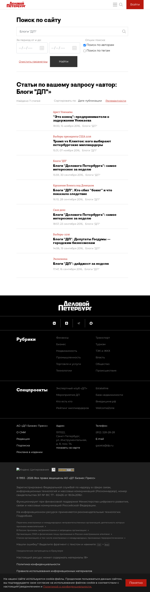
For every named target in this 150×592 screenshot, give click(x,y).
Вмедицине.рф (106, 401)
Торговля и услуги (68, 364)
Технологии (64, 370)
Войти (135, 4)
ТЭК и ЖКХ (103, 350)
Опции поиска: (95, 40)
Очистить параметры (33, 61)
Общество (103, 364)
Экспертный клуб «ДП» (71, 388)
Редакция (23, 439)
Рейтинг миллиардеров (72, 408)
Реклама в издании (29, 452)
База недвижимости (109, 394)
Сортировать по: (65, 100)
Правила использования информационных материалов (54, 571)
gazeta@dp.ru (104, 445)
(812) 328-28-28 (105, 432)
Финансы (62, 337)
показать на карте (68, 447)
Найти (63, 61)
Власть (100, 357)
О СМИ (21, 432)
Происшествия (106, 370)
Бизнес (61, 344)
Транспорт (103, 337)
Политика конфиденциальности (38, 564)
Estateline (102, 388)
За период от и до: (28, 40)
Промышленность (68, 357)
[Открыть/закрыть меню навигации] (115, 4)
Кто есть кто (64, 401)
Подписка (23, 445)
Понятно (136, 583)
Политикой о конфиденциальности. (67, 586)
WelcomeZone (105, 408)
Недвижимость (66, 350)
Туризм (101, 344)
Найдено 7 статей (28, 101)
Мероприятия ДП (68, 394)
